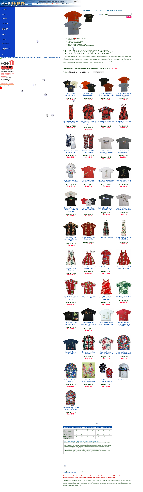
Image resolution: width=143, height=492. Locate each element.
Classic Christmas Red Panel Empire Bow (124, 267)
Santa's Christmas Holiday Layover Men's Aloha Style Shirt (124, 324)
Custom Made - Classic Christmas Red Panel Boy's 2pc (71, 297)
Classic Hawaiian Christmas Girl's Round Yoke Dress (106, 297)
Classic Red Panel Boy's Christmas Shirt (88, 297)
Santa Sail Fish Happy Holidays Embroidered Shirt (88, 209)
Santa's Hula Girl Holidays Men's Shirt (123, 151)
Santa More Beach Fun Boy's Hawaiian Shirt (88, 380)
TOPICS (4, 34)
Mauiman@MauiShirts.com (69, 472)
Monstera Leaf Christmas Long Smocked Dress (71, 122)
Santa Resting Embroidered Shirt (88, 94)
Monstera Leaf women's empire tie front (71, 151)
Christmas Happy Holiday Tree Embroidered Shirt (106, 181)
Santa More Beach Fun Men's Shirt (71, 380)
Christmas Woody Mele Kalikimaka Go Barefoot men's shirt (71, 209)
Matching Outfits (5, 29)
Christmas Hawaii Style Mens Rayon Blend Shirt (123, 352)
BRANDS (4, 9)
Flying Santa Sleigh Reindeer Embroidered (88, 181)
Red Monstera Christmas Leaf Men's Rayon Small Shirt (88, 123)
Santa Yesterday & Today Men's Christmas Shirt (71, 408)
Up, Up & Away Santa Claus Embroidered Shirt (123, 208)
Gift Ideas (5, 44)
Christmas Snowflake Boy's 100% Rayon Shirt (106, 352)
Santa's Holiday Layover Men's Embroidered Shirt (106, 323)
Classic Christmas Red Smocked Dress (88, 267)
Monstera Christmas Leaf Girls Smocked (123, 122)
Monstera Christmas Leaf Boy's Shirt (106, 122)
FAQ (3, 54)
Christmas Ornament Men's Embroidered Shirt (106, 94)
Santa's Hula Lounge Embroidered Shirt (71, 323)
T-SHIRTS (4, 39)
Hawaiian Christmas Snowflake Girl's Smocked (71, 268)
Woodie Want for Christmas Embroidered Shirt (88, 324)
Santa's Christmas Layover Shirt (70, 352)
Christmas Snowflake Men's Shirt (88, 352)
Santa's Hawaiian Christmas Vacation (106, 380)
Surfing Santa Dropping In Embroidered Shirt (106, 208)
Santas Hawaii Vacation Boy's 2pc (106, 267)
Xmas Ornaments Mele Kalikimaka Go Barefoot (71, 181)
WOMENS (4, 19)
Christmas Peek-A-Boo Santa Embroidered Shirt (123, 94)
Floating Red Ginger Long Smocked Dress (123, 238)
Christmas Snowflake (106, 237)
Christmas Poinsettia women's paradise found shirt (71, 239)
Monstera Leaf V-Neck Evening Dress (88, 151)
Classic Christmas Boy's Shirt (123, 297)
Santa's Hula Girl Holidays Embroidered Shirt (106, 152)
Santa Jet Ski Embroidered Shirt (70, 94)
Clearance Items (6, 49)
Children (5, 23)
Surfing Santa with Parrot (123, 380)
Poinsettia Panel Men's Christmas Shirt (88, 238)
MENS (3, 14)
